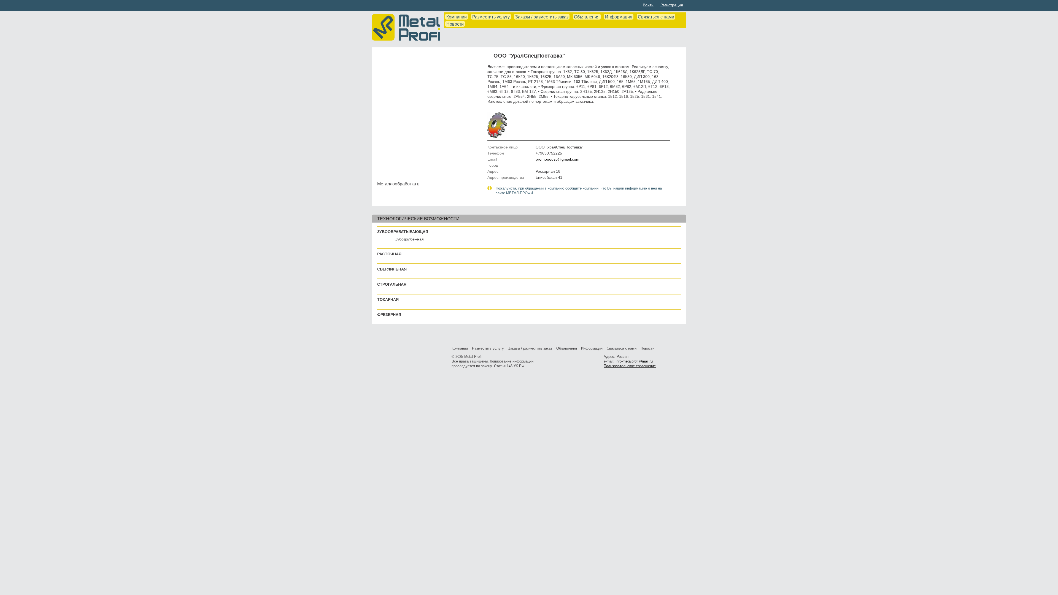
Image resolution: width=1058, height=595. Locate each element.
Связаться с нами (656, 17)
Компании (456, 17)
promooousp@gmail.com (557, 159)
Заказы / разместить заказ (541, 17)
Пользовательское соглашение (630, 366)
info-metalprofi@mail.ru (634, 361)
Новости (455, 24)
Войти (648, 5)
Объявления (587, 17)
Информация (618, 17)
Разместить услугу (491, 17)
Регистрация (671, 5)
